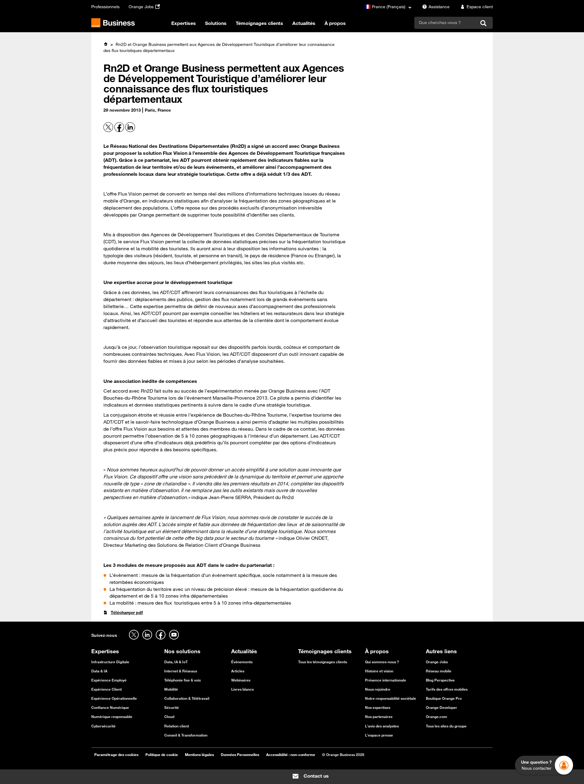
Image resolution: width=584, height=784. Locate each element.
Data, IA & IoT (176, 661)
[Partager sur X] (108, 130)
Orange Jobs (141, 6)
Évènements (241, 661)
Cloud (169, 716)
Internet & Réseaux (180, 670)
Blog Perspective (440, 680)
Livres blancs (242, 689)
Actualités (303, 23)
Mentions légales (199, 754)
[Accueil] (105, 44)
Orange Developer (441, 707)
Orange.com (436, 716)
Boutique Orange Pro (444, 698)
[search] (445, 22)
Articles (237, 670)
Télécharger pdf (127, 612)
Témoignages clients (259, 23)
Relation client (176, 725)
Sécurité (171, 707)
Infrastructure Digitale (110, 661)
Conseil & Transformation (185, 735)
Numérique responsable (111, 716)
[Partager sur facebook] (119, 130)
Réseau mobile (438, 670)
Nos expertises (377, 707)
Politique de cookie (161, 754)
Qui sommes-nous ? (382, 661)
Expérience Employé (109, 680)
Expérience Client (106, 689)
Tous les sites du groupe (446, 725)
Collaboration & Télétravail (186, 698)
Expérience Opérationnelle (114, 698)
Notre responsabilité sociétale (390, 698)
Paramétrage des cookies (116, 754)
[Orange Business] (113, 22)
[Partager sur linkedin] (130, 130)
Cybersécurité (103, 725)
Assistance (439, 6)
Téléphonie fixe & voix (182, 680)
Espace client (480, 6)
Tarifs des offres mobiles (447, 689)
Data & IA (99, 670)
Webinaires (240, 680)
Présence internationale (385, 680)
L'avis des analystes (382, 725)
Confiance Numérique (110, 707)
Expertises (183, 23)
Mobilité (171, 689)
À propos (335, 23)
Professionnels (105, 6)
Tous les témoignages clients (322, 661)
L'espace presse (379, 735)
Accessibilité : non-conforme (290, 754)
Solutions (216, 23)
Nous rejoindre (377, 689)
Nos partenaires (378, 716)
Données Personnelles (240, 754)
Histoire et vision (379, 670)
